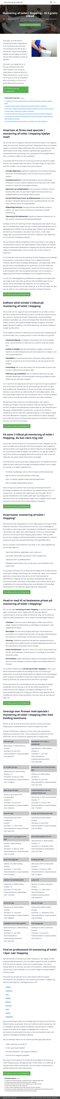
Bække (8, 998)
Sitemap (49, 1097)
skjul (22, 98)
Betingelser (55, 1097)
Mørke (8, 1013)
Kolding (8, 987)
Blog (44, 1097)
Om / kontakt (39, 1097)
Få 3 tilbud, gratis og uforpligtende (30, 25)
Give (7, 994)
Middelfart (9, 1017)
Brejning (9, 1005)
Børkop (8, 1002)
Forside (33, 1097)
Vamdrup (9, 991)
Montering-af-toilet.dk (13, 2)
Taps (7, 1009)
